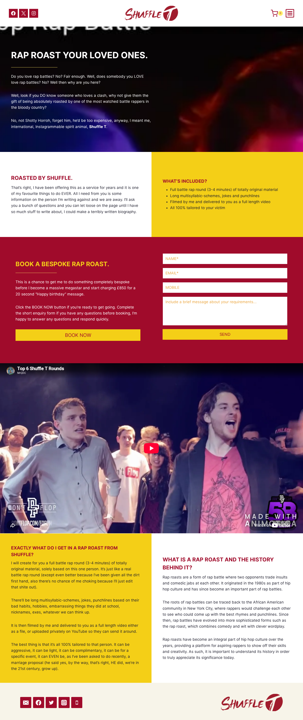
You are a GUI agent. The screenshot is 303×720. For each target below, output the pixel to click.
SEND (225, 334)
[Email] (25, 702)
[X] (23, 13)
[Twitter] (51, 702)
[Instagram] (33, 13)
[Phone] (76, 702)
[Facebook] (13, 13)
